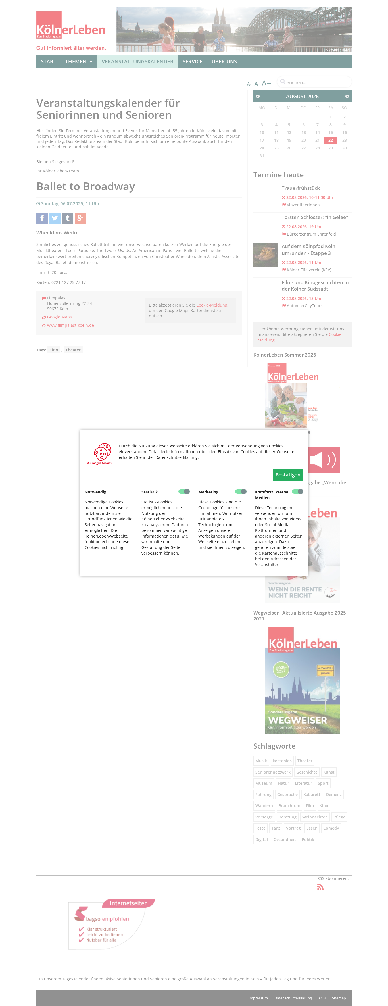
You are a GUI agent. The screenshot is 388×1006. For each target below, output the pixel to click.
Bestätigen (288, 474)
